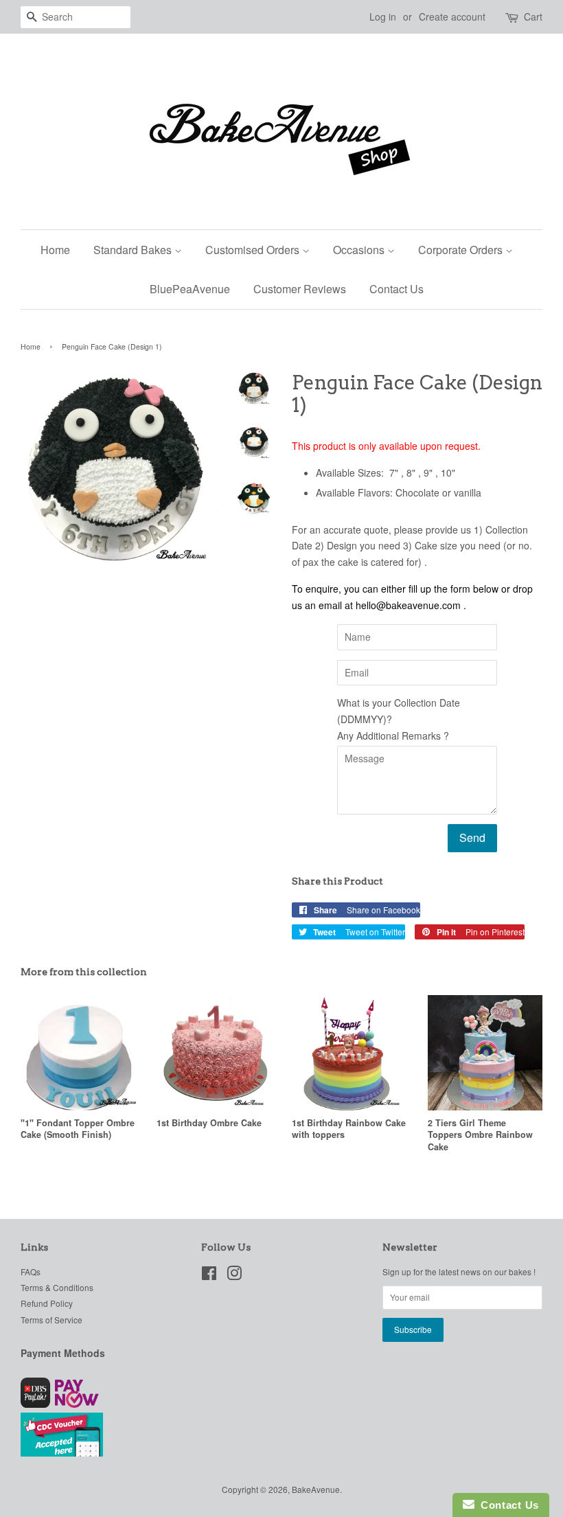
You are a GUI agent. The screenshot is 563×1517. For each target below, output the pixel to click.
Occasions (360, 250)
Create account (452, 16)
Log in (382, 16)
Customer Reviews (299, 289)
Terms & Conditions (57, 1287)
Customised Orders (253, 250)
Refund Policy (47, 1303)
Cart (533, 16)
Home (55, 250)
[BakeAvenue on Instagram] (234, 1275)
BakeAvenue (316, 1489)
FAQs (31, 1271)
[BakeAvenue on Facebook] (209, 1275)
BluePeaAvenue (190, 289)
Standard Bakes (133, 250)
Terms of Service (51, 1319)
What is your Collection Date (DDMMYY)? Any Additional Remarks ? (398, 719)
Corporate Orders (461, 250)
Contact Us (396, 289)
